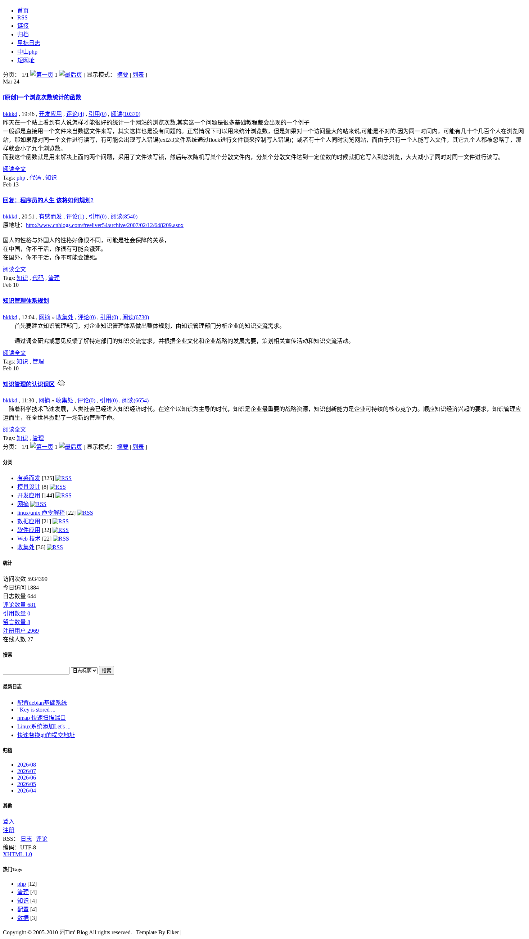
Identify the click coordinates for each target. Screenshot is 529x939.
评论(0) (87, 317)
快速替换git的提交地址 (46, 735)
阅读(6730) (135, 317)
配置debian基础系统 (42, 703)
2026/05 (26, 784)
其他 (7, 805)
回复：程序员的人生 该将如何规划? (48, 200)
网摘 (44, 317)
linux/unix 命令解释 (41, 513)
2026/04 (26, 790)
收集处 (64, 317)
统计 (7, 563)
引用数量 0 (16, 613)
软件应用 (28, 530)
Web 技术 (29, 539)
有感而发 (50, 216)
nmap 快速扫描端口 (41, 718)
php (21, 178)
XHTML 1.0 (17, 854)
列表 (138, 75)
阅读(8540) (124, 216)
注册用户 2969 (21, 631)
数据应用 (28, 521)
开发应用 (50, 114)
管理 (54, 278)
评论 (42, 839)
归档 (7, 750)
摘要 (122, 75)
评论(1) (75, 216)
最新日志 (12, 686)
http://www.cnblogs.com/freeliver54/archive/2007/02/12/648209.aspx (105, 225)
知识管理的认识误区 (29, 384)
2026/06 (26, 778)
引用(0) (98, 114)
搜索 (7, 655)
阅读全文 (14, 169)
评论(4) (75, 114)
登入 (8, 821)
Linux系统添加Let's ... (44, 726)
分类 (7, 462)
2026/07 (26, 771)
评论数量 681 (19, 605)
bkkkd (10, 114)
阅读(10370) (125, 114)
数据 (23, 918)
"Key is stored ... (36, 709)
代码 (35, 178)
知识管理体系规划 (26, 301)
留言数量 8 (16, 622)
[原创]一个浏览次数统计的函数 (42, 97)
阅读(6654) (135, 400)
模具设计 (28, 487)
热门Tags (12, 869)
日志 (26, 839)
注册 (8, 830)
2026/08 (26, 765)
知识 (51, 178)
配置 (23, 909)
